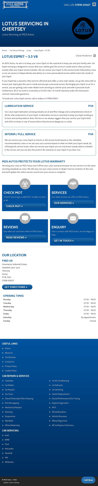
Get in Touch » (64, 240)
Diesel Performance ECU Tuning (66, 399)
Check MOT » (14, 206)
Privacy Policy (11, 366)
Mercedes (9, 449)
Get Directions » (16, 287)
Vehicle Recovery (59, 416)
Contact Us (9, 362)
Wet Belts (9, 421)
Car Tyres (9, 394)
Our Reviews (10, 357)
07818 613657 (77, 4)
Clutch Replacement (61, 394)
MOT (54, 407)
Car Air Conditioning (60, 381)
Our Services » (64, 203)
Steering (9, 412)
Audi (7, 435)
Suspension (10, 416)
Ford (7, 444)
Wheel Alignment (59, 421)
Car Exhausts (57, 385)
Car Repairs (10, 390)
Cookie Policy (11, 371)
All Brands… (10, 462)
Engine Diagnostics (60, 403)
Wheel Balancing (12, 425)
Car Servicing (57, 390)
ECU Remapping (12, 403)
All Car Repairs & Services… (63, 425)
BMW (7, 440)
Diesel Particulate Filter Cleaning (19, 399)
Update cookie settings (11, 482)
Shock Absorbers (59, 412)
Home (7, 348)
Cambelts (9, 381)
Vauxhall (8, 453)
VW (6, 458)
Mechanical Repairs (13, 407)
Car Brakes (9, 385)
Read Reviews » (16, 237)
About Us (9, 353)
